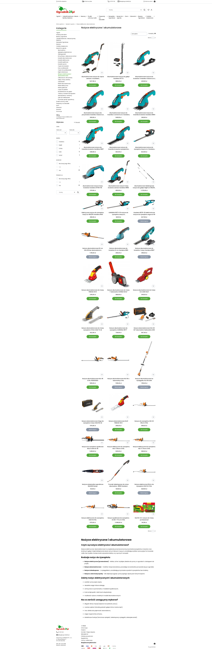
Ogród (58, 32)
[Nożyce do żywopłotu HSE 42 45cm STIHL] (144, 405)
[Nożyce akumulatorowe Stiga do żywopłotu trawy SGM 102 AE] (92, 405)
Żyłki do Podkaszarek (64, 97)
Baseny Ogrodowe (61, 36)
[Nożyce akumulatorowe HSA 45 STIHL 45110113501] (92, 359)
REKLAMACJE (84, 634)
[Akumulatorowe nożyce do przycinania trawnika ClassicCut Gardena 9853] (92, 100)
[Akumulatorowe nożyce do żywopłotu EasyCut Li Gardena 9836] (144, 135)
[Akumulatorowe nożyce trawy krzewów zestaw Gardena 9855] (118, 172)
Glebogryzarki (62, 54)
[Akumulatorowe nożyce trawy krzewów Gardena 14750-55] (92, 172)
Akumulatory (61, 50)
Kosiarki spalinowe (63, 62)
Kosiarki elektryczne (63, 60)
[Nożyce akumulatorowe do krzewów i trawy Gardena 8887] (144, 236)
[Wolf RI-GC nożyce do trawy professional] (144, 506)
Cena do (71, 130)
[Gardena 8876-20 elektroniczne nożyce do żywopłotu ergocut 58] (144, 205)
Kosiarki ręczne (62, 64)
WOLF (60, 155)
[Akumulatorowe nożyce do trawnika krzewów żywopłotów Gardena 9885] (118, 136)
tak (60, 167)
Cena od (58, 130)
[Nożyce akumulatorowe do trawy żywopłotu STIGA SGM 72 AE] (92, 314)
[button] (144, 9)
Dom (57, 105)
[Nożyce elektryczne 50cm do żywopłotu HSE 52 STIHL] (144, 471)
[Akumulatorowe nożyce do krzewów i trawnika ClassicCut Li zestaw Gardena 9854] (144, 58)
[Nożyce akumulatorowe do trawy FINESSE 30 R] (92, 275)
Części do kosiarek (63, 66)
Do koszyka (92, 85)
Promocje (59, 111)
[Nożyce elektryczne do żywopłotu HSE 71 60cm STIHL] (118, 439)
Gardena (61, 142)
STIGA (60, 148)
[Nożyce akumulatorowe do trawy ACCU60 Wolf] (144, 275)
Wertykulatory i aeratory (65, 95)
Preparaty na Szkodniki (62, 103)
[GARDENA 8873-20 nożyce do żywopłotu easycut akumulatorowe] (118, 205)
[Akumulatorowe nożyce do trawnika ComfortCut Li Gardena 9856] (118, 100)
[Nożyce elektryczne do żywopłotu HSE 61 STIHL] (92, 506)
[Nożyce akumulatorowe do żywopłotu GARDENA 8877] (118, 315)
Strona (149, 37)
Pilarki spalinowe (62, 87)
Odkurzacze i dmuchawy (65, 77)
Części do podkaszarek (64, 70)
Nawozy (58, 44)
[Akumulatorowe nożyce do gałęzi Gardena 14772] (118, 58)
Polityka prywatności (87, 636)
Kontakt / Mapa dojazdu (88, 632)
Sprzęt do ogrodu (70, 24)
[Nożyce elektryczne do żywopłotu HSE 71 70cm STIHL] (144, 439)
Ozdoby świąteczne (62, 46)
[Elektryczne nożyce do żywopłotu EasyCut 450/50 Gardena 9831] (92, 205)
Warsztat (59, 107)
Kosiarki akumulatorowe (65, 58)
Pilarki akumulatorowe (64, 83)
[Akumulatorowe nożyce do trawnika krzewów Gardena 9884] (144, 100)
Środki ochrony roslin (62, 101)
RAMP (60, 145)
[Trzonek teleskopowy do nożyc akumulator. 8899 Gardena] (118, 471)
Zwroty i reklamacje (86, 640)
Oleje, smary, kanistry (64, 79)
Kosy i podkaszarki (63, 68)
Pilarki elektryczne (63, 85)
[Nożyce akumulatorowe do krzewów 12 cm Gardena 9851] (118, 236)
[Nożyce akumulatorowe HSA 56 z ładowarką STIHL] (118, 359)
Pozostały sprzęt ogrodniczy (66, 99)
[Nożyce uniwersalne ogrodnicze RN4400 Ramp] (92, 471)
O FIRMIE (83, 626)
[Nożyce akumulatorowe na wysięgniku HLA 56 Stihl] (144, 359)
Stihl (60, 152)
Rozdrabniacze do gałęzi (65, 91)
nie (60, 170)
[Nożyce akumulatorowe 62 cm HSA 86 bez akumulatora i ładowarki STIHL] (92, 236)
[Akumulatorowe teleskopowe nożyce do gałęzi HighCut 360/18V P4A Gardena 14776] (144, 172)
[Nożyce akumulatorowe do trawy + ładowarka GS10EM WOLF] (118, 274)
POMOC (83, 630)
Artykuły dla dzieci (61, 34)
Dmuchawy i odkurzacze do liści (67, 56)
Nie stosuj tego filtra (64, 163)
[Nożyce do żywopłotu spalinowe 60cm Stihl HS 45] (92, 439)
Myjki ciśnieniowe (63, 72)
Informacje (84, 628)
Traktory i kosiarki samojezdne (66, 93)
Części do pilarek (63, 89)
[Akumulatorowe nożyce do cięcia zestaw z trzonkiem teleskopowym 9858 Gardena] (92, 58)
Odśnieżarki (61, 81)
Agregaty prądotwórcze (65, 52)
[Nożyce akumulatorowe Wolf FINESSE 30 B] (118, 405)
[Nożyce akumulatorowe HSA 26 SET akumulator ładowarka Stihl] (144, 314)
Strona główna (60, 24)
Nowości (58, 109)
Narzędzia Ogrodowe (62, 42)
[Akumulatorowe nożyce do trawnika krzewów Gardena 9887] (92, 135)
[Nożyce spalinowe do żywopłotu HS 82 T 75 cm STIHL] (118, 507)
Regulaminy (84, 638)
